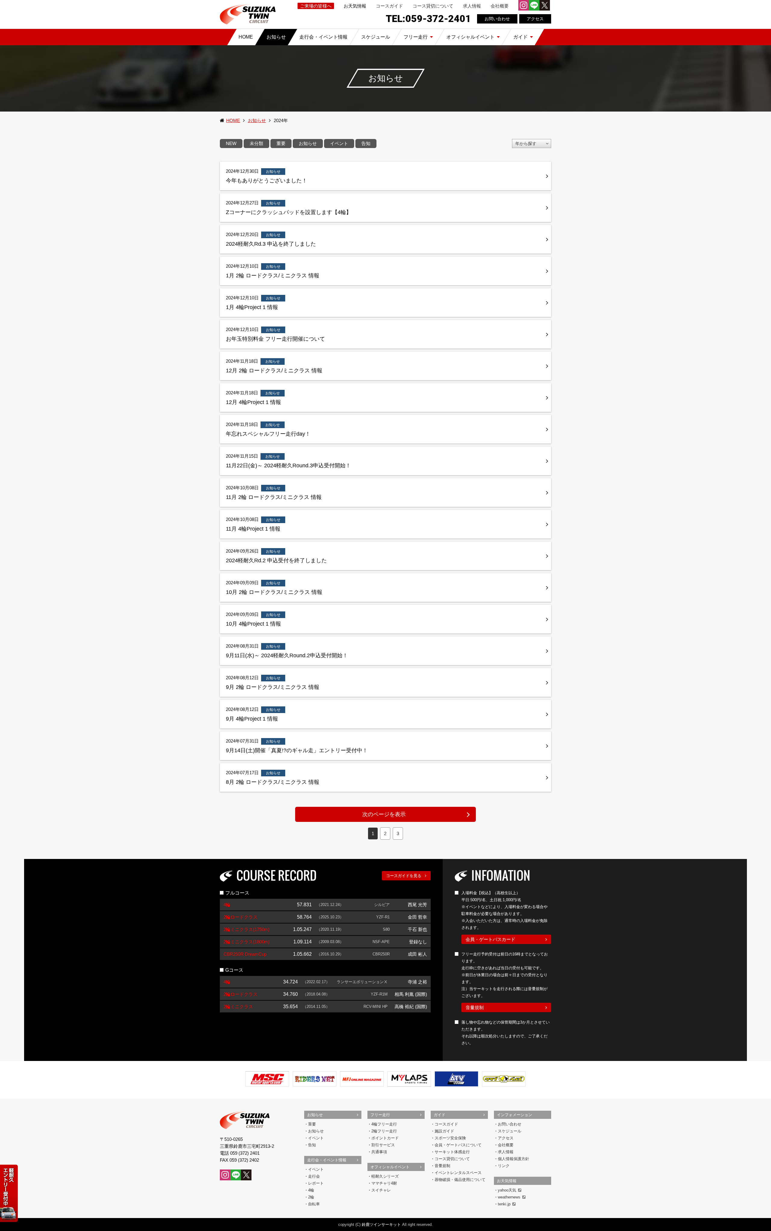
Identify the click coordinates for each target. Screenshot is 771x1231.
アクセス (535, 18)
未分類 (256, 143)
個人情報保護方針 (513, 1159)
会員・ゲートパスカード (490, 939)
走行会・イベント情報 (326, 1160)
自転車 (314, 1204)
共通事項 (379, 1152)
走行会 (314, 1176)
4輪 (311, 1190)
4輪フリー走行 (384, 1124)
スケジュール (509, 1131)
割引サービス (383, 1145)
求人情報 (472, 5)
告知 (365, 143)
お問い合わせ (497, 18)
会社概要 (500, 5)
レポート (316, 1183)
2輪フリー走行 (384, 1131)
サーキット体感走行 (452, 1152)
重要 (281, 143)
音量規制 (475, 1007)
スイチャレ (381, 1190)
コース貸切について (433, 5)
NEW (231, 143)
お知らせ (257, 120)
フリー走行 (380, 1115)
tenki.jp (504, 1204)
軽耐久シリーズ (385, 1176)
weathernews (509, 1197)
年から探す (525, 143)
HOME (233, 120)
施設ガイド (444, 1131)
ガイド (439, 1115)
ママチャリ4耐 (384, 1183)
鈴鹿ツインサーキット (381, 1224)
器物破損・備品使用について (460, 1179)
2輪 (311, 1197)
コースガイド (389, 5)
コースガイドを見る (403, 875)
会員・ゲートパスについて (458, 1145)
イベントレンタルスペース (458, 1172)
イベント (339, 143)
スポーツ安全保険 (450, 1138)
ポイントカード (385, 1138)
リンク (504, 1165)
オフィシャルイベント (390, 1167)
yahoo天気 (507, 1190)
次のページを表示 (384, 814)
